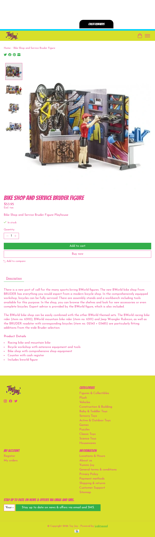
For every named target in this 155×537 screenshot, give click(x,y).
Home (7, 48)
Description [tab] (14, 278)
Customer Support (92, 487)
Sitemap (85, 492)
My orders (11, 460)
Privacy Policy (88, 474)
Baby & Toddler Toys (93, 411)
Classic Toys (87, 434)
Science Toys (87, 438)
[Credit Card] (76, 531)
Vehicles (84, 402)
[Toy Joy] (11, 36)
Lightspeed (101, 526)
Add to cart (77, 246)
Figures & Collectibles (94, 393)
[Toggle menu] (147, 36)
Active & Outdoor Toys (95, 420)
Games (84, 425)
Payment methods (92, 478)
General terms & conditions (98, 469)
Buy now (77, 253)
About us (85, 460)
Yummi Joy (86, 465)
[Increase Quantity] (15, 236)
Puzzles (84, 429)
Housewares (87, 443)
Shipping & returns (92, 483)
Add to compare (16, 261)
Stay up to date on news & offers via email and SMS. (58, 507)
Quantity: (9, 229)
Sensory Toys (88, 415)
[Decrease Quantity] (7, 236)
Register (9, 456)
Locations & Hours (92, 456)
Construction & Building (95, 406)
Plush (83, 397)
